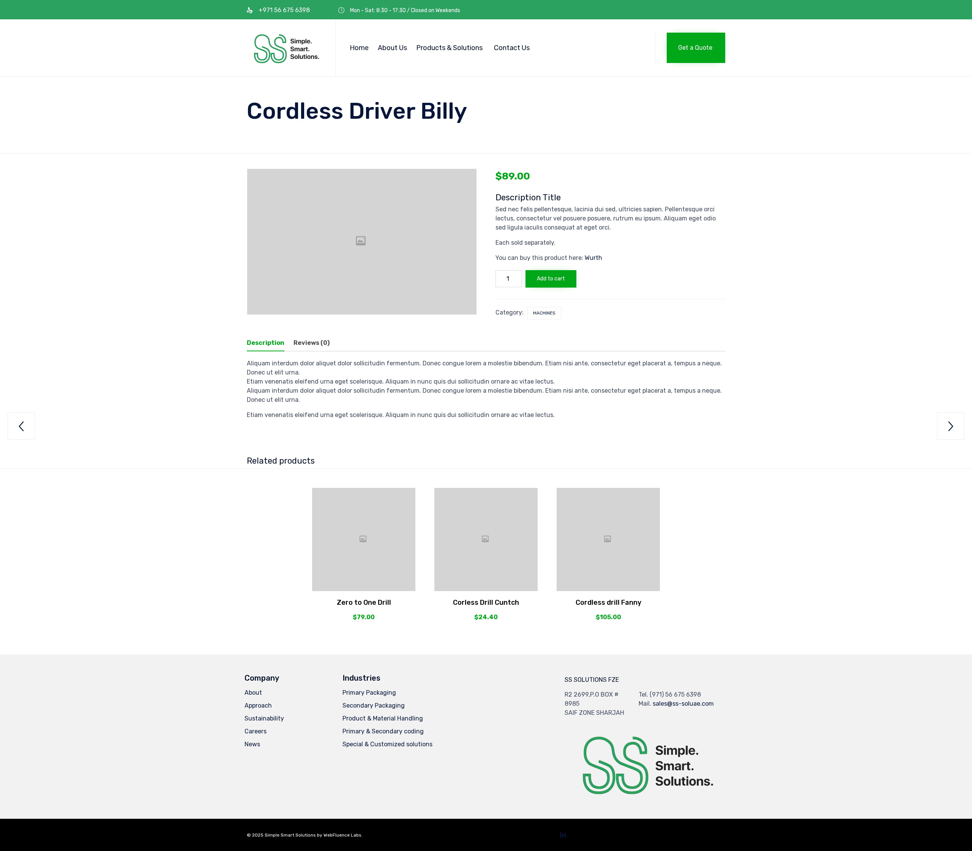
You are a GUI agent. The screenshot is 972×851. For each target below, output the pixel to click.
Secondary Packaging (373, 705)
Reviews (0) (311, 342)
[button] (696, 48)
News (252, 744)
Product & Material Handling (382, 718)
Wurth (593, 257)
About (253, 692)
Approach (258, 705)
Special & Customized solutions (387, 744)
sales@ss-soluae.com (683, 703)
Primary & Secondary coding (383, 731)
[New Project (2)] (645, 797)
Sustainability (264, 718)
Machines (544, 313)
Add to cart (551, 278)
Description (265, 342)
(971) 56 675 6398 (675, 694)
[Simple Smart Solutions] (285, 48)
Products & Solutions (449, 48)
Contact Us (512, 48)
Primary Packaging (369, 692)
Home (359, 48)
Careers (256, 731)
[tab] (269, 343)
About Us (392, 48)
